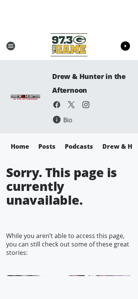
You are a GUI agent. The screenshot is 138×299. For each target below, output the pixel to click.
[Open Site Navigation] (10, 46)
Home (20, 146)
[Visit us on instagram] (85, 104)
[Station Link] (69, 45)
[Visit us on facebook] (56, 104)
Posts (47, 146)
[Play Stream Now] (125, 46)
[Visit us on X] (71, 104)
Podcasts (79, 146)
